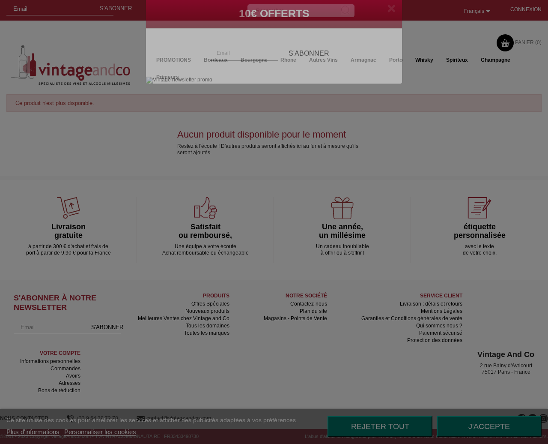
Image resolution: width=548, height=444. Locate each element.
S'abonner (309, 67)
